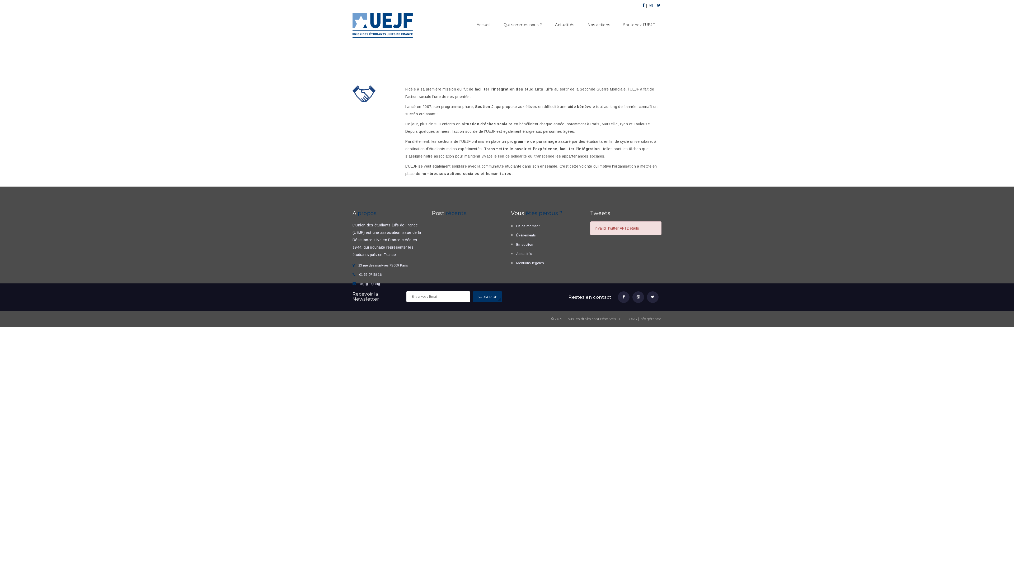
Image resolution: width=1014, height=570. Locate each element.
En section (524, 244)
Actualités (564, 24)
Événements (526, 235)
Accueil (483, 24)
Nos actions (599, 24)
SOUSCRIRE (487, 297)
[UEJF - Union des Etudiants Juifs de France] (383, 24)
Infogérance (650, 319)
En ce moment (527, 226)
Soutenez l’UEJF (639, 24)
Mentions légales (530, 263)
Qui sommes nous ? (523, 24)
